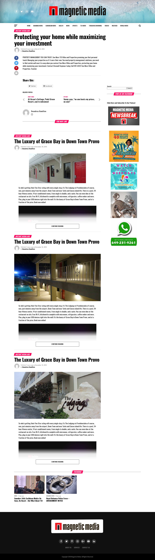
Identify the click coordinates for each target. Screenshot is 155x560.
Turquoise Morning (95, 25)
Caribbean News (51, 25)
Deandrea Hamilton (28, 51)
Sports (74, 25)
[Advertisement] (120, 69)
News (67, 25)
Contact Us (86, 547)
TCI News (83, 25)
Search (109, 86)
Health (61, 25)
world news (124, 25)
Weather (114, 25)
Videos (107, 25)
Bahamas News (38, 25)
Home (28, 25)
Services (77, 547)
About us (68, 547)
